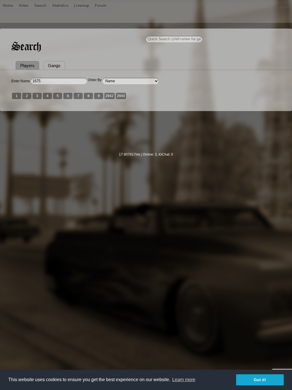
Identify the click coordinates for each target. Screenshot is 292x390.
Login (284, 5)
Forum (101, 5)
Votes (24, 5)
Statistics (60, 5)
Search (40, 5)
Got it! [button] (260, 379)
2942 (109, 96)
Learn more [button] (183, 379)
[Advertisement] (146, 135)
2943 (121, 96)
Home (8, 5)
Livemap (81, 5)
